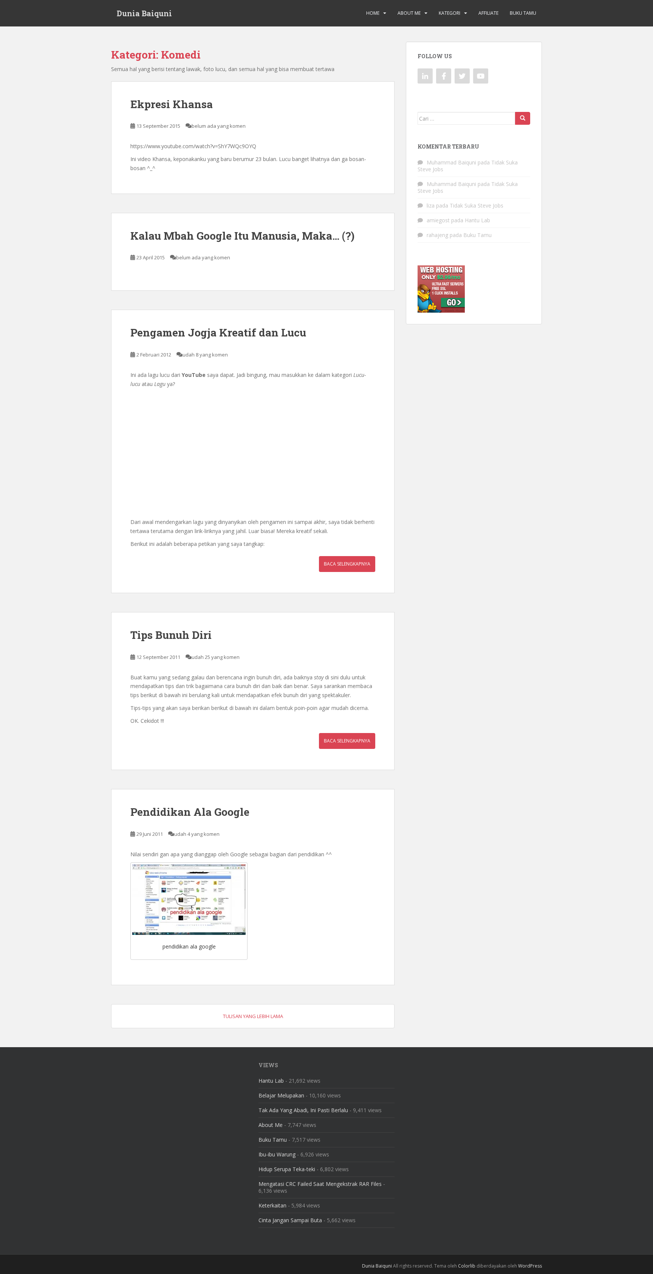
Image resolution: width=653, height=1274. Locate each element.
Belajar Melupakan (281, 1095)
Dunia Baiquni (144, 13)
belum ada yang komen (219, 125)
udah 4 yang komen (197, 834)
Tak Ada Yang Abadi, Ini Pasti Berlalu (303, 1110)
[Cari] (522, 118)
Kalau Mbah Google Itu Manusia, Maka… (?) (242, 236)
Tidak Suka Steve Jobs (476, 205)
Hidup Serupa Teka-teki (286, 1169)
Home (372, 13)
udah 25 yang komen (216, 657)
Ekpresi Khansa (171, 104)
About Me (409, 13)
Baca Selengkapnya (347, 564)
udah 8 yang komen (205, 354)
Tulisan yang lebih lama (253, 1016)
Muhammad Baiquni (451, 162)
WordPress (530, 1266)
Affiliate (488, 13)
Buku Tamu (523, 13)
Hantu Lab (477, 220)
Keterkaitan (272, 1205)
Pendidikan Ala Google (189, 812)
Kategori (449, 13)
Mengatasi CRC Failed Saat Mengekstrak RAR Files (320, 1183)
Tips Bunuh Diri (171, 635)
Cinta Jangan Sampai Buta (290, 1220)
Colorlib (466, 1266)
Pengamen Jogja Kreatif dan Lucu (218, 332)
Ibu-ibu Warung (277, 1154)
